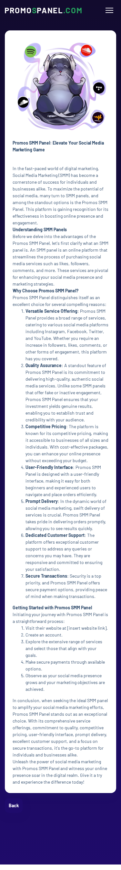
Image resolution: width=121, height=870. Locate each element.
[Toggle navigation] (109, 10)
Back (14, 805)
